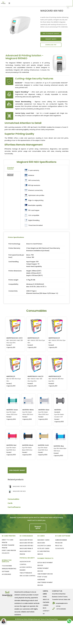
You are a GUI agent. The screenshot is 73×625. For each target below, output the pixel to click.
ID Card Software (62, 536)
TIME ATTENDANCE (26, 573)
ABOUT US (46, 599)
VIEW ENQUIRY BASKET (17, 470)
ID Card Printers (8, 536)
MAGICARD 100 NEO (19, 486)
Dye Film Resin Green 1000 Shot (12, 412)
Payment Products (45, 558)
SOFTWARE (5, 571)
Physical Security (27, 558)
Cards (10, 503)
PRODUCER (58, 543)
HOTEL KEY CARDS (43, 548)
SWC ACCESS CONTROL (27, 576)
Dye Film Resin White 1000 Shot (28, 412)
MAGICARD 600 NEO (26, 546)
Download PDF (50, 45)
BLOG (44, 608)
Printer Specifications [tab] (16, 237)
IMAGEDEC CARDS (43, 540)
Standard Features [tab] (10, 168)
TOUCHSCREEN (7, 566)
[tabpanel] (44, 197)
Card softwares (14, 507)
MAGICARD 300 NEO (19, 491)
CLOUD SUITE (59, 548)
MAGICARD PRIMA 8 (26, 548)
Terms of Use (44, 619)
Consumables (13, 499)
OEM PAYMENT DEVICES (45, 574)
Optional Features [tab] (10, 174)
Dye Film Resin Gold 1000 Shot (43, 447)
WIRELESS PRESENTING (9, 569)
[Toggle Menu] (39, 3)
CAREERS (45, 605)
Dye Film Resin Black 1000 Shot (27, 447)
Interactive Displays (6, 561)
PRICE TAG (58, 546)
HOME (45, 597)
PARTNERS (46, 602)
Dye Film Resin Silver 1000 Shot (43, 412)
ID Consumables (26, 536)
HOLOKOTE (5, 553)
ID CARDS (41, 536)
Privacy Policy (54, 619)
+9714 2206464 (61, 609)
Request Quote (51, 39)
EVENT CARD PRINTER (9, 550)
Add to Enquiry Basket (60, 621)
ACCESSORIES (6, 574)
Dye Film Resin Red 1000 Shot (11, 447)
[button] (37, 527)
